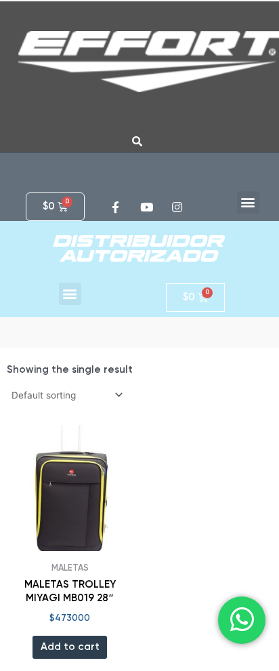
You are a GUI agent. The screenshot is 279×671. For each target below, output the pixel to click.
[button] (248, 202)
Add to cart (70, 646)
